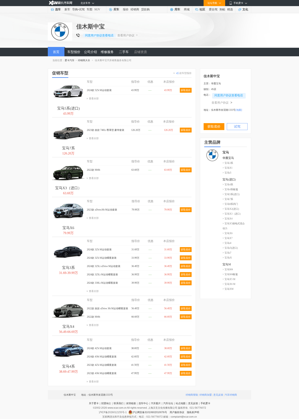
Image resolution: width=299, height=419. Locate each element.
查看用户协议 (125, 35)
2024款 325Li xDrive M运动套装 (103, 266)
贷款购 (145, 9)
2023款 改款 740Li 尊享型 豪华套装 (105, 130)
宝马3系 (68, 268)
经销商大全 (84, 60)
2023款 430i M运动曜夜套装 (102, 373)
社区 (202, 9)
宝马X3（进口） (68, 188)
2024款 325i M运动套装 (99, 249)
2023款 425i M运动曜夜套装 (102, 365)
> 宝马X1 (227, 167)
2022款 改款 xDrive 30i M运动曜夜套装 (107, 308)
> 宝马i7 (227, 252)
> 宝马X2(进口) (231, 208)
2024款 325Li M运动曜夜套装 (102, 274)
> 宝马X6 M (229, 284)
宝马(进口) (229, 179)
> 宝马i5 (227, 172)
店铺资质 (140, 52)
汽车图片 (156, 403)
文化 (245, 9)
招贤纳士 (106, 403)
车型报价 (73, 52)
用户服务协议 (177, 412)
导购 (75, 9)
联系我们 (118, 403)
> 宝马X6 (227, 233)
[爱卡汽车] (60, 3)
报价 (126, 9)
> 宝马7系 (228, 199)
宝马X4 (68, 327)
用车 (177, 9)
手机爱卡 (205, 403)
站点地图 (181, 403)
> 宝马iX (227, 257)
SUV (97, 9)
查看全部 (94, 98)
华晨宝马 (228, 158)
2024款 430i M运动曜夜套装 (102, 356)
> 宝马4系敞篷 (230, 189)
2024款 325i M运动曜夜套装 (102, 257)
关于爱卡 (94, 403)
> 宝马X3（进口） (232, 213)
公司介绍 (90, 52)
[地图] (239, 110)
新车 (67, 9)
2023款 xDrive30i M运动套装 (102, 209)
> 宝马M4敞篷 (230, 274)
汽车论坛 (168, 403)
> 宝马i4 (227, 243)
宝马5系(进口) (68, 108)
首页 (56, 52)
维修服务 (107, 52)
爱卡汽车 (69, 60)
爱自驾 (213, 9)
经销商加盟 (206, 394)
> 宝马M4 (228, 269)
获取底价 (186, 90)
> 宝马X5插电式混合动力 (234, 226)
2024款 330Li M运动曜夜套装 (102, 282)
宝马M (227, 264)
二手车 (124, 52)
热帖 (222, 9)
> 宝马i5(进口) (230, 247)
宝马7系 (68, 148)
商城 (187, 9)
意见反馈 (218, 394)
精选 (230, 9)
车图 (89, 9)
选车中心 (143, 403)
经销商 (135, 9)
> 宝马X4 (227, 218)
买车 (116, 9)
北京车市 (85, 3)
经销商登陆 (192, 394)
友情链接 (131, 403)
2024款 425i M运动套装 (99, 348)
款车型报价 (184, 73)
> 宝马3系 (228, 163)
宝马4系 (68, 366)
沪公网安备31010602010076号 (150, 412)
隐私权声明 (193, 412)
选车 (58, 9)
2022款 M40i (93, 169)
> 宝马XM (228, 289)
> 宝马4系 (228, 184)
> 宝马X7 (227, 238)
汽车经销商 (231, 394)
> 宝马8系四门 (230, 204)
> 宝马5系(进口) (231, 194)
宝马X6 (68, 228)
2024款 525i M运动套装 (99, 90)
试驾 (82, 9)
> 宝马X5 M (229, 279)
